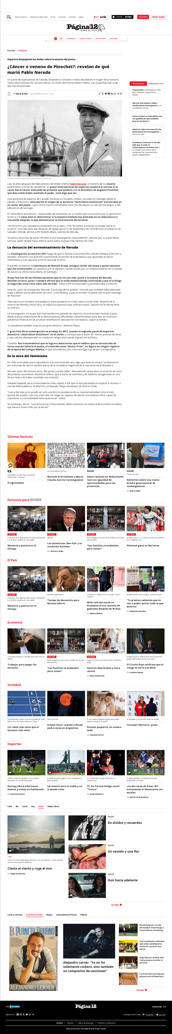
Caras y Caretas (14, 914)
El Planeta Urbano (34, 914)
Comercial (157, 1006)
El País (52, 17)
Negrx (49, 914)
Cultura (81, 17)
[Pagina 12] (86, 28)
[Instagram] (21, 1014)
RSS (164, 1006)
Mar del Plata (100, 38)
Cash (9, 806)
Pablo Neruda (78, 183)
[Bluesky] (27, 1014)
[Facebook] (18, 1014)
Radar (41, 806)
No (17, 806)
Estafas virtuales (85, 38)
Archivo (60, 1023)
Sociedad (72, 17)
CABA (61, 38)
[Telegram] (33, 1014)
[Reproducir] (114, 17)
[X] (24, 1014)
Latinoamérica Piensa (66, 914)
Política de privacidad (85, 1023)
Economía (62, 17)
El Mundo (23, 50)
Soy (33, 806)
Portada (11, 50)
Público (83, 914)
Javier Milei (113, 38)
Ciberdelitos (71, 38)
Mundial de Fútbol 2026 (39, 17)
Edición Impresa (21, 17)
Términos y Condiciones (106, 1023)
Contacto (70, 1023)
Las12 (24, 806)
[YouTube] (30, 1014)
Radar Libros (53, 806)
